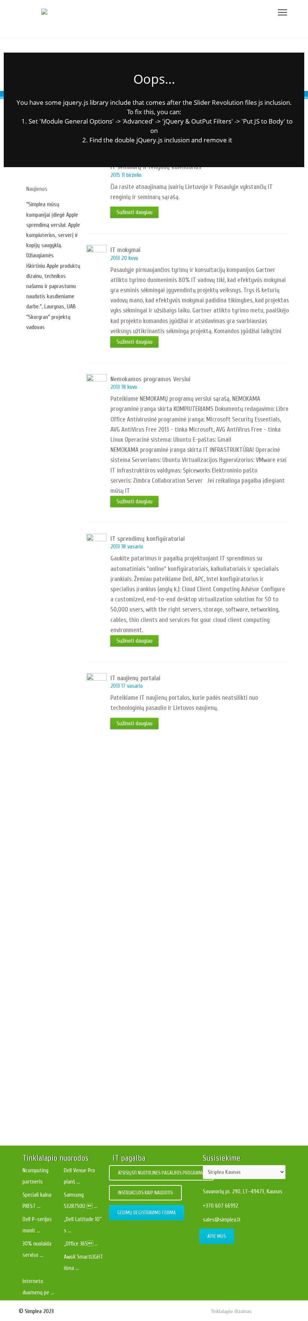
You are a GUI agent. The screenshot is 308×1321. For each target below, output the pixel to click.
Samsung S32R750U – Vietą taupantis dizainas (154, 852)
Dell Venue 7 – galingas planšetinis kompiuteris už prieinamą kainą (159, 1017)
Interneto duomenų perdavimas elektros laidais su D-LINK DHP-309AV (159, 972)
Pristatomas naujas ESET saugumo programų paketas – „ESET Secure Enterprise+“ (158, 821)
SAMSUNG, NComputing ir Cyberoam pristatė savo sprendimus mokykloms (159, 1061)
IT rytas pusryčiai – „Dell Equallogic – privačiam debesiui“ (159, 1105)
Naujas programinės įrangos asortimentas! (159, 927)
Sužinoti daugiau (45, 804)
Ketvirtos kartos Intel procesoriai (159, 883)
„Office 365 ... (81, 1244)
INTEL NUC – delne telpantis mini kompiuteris (154, 790)
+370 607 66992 (220, 1206)
